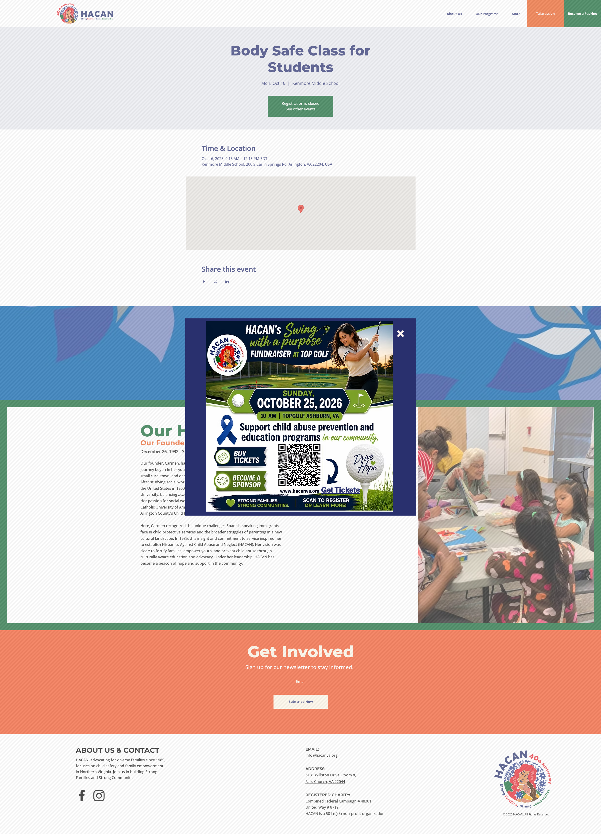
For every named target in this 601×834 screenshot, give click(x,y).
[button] (400, 333)
